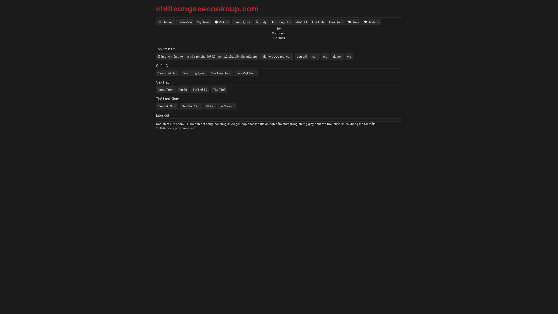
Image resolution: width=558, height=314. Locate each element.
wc (349, 56)
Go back (279, 37)
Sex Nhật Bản (167, 73)
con (314, 56)
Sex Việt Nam (246, 73)
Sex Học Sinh (191, 106)
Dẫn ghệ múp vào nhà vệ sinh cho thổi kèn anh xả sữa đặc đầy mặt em (207, 56)
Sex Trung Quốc (194, 73)
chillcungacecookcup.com (207, 8)
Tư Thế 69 (200, 89)
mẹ (325, 56)
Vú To (183, 89)
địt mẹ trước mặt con (276, 56)
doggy (337, 56)
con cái (302, 56)
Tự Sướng (226, 106)
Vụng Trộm (166, 89)
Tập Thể (219, 89)
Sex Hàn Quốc (221, 73)
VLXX (210, 106)
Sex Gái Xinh (167, 106)
